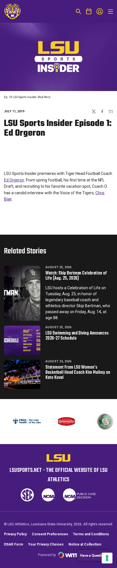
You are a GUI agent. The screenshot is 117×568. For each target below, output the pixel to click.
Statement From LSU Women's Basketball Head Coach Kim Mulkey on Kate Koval (77, 372)
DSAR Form (13, 544)
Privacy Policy (15, 534)
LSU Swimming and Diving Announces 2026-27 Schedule (77, 336)
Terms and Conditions (91, 534)
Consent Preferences (50, 534)
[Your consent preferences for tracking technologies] (107, 558)
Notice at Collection (84, 544)
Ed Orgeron (14, 180)
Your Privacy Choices (46, 544)
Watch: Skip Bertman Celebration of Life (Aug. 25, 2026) (76, 276)
